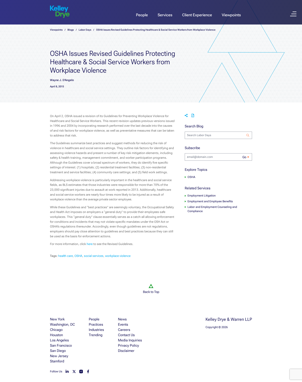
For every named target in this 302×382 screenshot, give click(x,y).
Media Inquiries (130, 340)
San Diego (58, 351)
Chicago (56, 330)
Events (123, 324)
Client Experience (197, 15)
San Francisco (61, 345)
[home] (60, 12)
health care (65, 256)
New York (57, 319)
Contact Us (126, 335)
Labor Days (85, 29)
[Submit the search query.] (248, 135)
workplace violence (118, 256)
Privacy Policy (128, 345)
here (90, 244)
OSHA (78, 256)
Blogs (70, 29)
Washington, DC (62, 324)
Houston (56, 335)
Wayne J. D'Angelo (62, 80)
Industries (96, 330)
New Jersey (59, 356)
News (122, 319)
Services (165, 15)
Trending (95, 335)
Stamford (57, 361)
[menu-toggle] (293, 14)
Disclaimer (126, 351)
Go (244, 157)
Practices (96, 324)
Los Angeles (59, 340)
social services (93, 256)
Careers (124, 330)
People (142, 15)
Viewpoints (231, 15)
